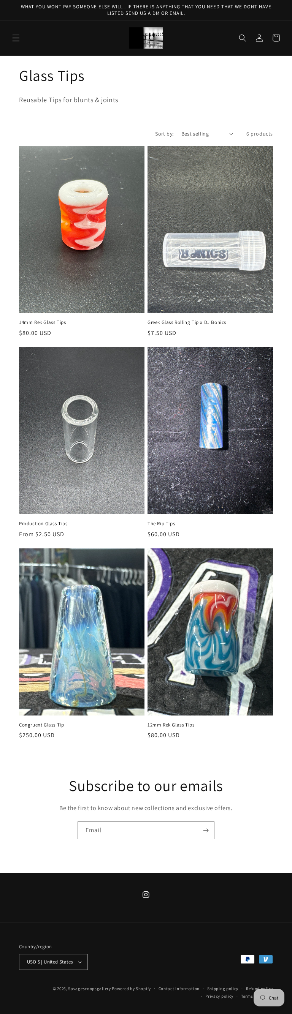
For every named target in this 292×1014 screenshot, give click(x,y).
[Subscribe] (205, 830)
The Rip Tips (161, 524)
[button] (16, 38)
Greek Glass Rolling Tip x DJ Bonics (187, 322)
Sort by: (164, 133)
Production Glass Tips (43, 524)
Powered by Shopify (131, 988)
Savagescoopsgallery (90, 988)
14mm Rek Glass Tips (42, 322)
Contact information (179, 988)
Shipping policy (223, 988)
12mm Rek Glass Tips (171, 725)
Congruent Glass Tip (41, 725)
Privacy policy (219, 996)
